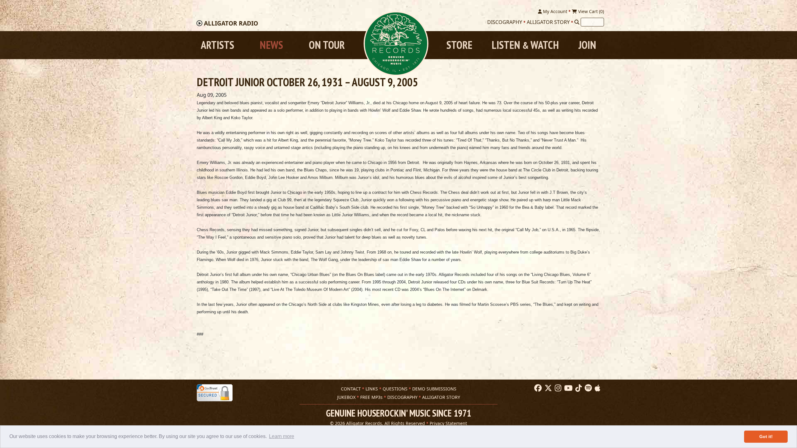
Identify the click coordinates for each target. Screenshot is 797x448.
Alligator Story (548, 22)
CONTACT (351, 389)
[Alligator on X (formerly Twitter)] (547, 388)
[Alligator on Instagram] (557, 388)
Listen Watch (525, 45)
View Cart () (590, 11)
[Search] (576, 22)
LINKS (371, 389)
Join (587, 45)
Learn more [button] (281, 436)
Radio (231, 23)
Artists (217, 45)
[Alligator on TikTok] (578, 388)
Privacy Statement (448, 423)
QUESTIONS (395, 389)
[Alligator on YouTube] (568, 388)
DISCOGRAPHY (402, 397)
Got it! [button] (766, 436)
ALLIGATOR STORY (441, 397)
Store (459, 45)
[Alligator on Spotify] (587, 388)
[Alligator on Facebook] (537, 388)
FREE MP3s (371, 397)
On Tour (327, 45)
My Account (554, 11)
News (271, 45)
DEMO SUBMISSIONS (434, 389)
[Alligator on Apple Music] (596, 388)
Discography (504, 22)
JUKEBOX (346, 397)
